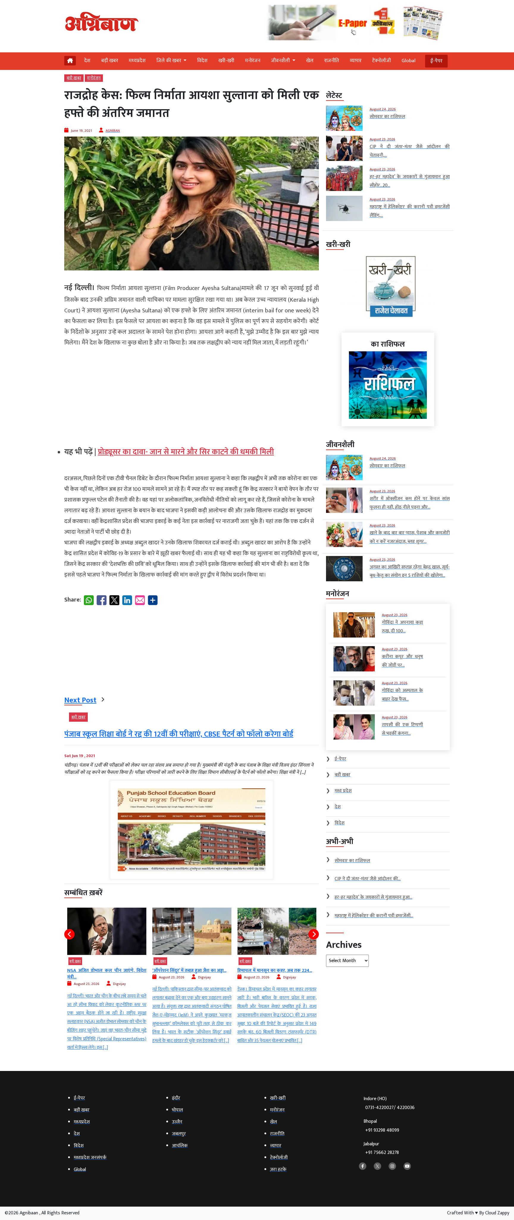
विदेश (202, 61)
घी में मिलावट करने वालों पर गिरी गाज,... (272, 971)
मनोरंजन (252, 61)
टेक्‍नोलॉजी (381, 61)
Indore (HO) (389, 1103)
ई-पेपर (436, 61)
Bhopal (381, 1125)
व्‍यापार (355, 61)
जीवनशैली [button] (281, 61)
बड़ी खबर (109, 61)
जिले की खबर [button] (169, 61)
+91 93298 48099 (382, 1130)
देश (87, 61)
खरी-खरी (226, 61)
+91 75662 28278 (382, 1153)
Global (409, 61)
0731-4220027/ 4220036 (390, 1108)
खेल (310, 61)
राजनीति (331, 61)
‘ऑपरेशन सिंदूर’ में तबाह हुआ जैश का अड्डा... (104, 971)
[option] (106, 976)
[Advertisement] (191, 394)
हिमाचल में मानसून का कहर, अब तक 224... (189, 971)
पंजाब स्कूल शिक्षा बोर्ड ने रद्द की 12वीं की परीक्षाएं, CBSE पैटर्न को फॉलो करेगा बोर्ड (178, 734)
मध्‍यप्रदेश (137, 61)
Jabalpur (381, 1148)
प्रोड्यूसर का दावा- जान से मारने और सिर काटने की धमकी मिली (186, 452)
